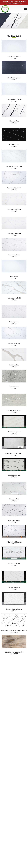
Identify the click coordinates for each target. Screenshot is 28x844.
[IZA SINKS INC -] (5, 9)
